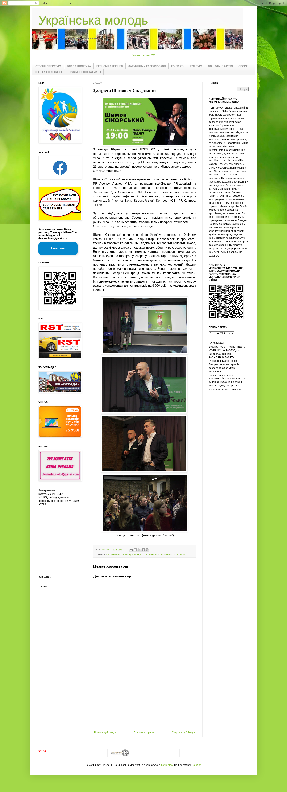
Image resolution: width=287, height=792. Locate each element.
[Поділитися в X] (139, 550)
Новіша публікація (105, 732)
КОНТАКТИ (177, 66)
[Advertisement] (144, 699)
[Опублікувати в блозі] (135, 550)
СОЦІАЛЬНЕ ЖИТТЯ (220, 66)
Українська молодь (93, 20)
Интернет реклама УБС (143, 55)
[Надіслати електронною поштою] (131, 550)
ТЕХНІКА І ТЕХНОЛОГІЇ (48, 72)
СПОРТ (242, 66)
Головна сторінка (144, 732)
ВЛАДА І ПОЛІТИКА (79, 66)
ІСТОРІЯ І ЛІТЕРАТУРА (48, 66)
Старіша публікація (183, 732)
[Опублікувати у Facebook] (143, 550)
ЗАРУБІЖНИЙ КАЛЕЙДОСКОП (147, 66)
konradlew (167, 764)
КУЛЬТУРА (196, 66)
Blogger (196, 764)
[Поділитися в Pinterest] (147, 550)
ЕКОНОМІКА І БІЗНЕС (109, 66)
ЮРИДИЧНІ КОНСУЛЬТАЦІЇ (84, 72)
